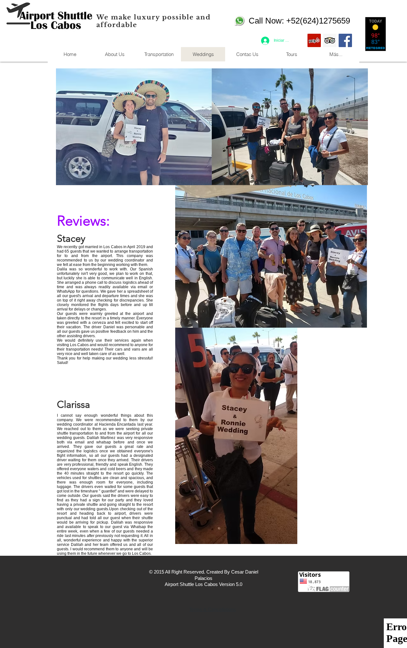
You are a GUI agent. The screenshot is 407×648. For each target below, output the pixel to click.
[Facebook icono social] (345, 40)
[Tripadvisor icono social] (329, 40)
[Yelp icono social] (314, 40)
